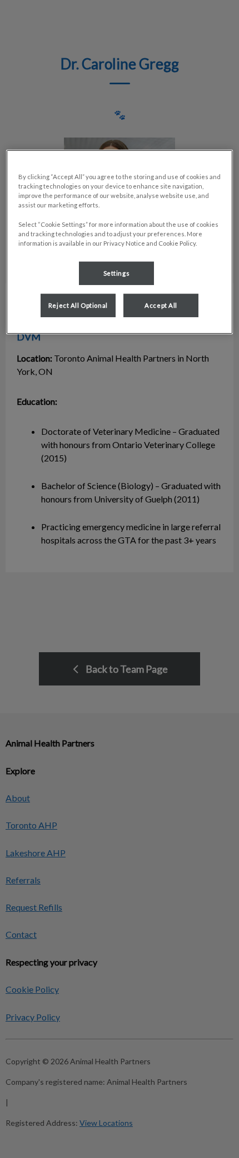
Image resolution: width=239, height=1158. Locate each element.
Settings (116, 272)
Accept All (161, 304)
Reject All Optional (78, 304)
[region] (119, 242)
